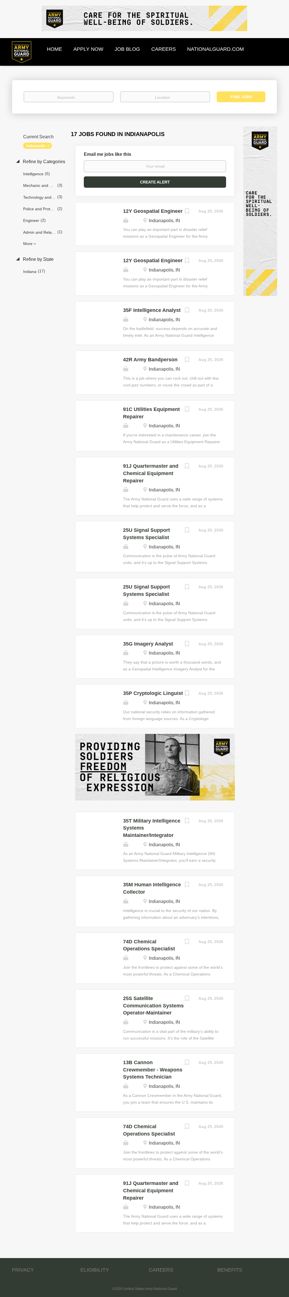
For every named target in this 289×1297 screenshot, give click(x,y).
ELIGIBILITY (94, 1270)
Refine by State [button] (38, 259)
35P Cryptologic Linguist (153, 693)
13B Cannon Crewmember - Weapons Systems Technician (152, 1070)
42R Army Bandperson (150, 359)
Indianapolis (36, 146)
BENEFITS (229, 1270)
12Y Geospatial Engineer (153, 211)
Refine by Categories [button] (43, 161)
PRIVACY (23, 1270)
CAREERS (161, 1270)
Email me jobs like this (107, 154)
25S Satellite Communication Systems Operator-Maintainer (153, 1006)
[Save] (187, 211)
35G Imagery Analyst (148, 644)
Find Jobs (241, 97)
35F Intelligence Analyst (152, 310)
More (27, 243)
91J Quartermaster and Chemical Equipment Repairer (150, 473)
